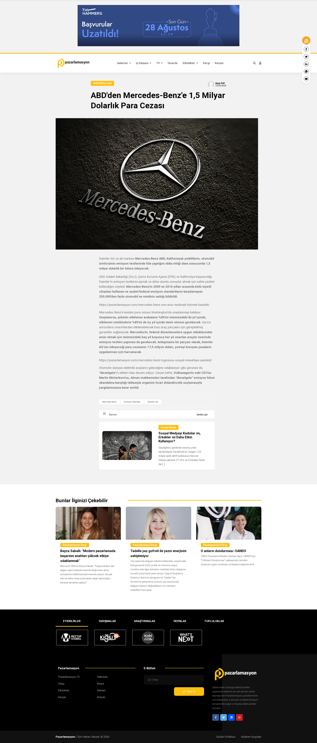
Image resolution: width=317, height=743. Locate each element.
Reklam (101, 690)
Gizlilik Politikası (225, 736)
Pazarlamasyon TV (69, 676)
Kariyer (219, 63)
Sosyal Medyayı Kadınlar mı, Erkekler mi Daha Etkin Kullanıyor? (179, 437)
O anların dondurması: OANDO (223, 551)
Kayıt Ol (190, 691)
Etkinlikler (189, 63)
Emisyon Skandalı (132, 402)
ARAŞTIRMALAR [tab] (144, 621)
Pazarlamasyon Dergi (75, 545)
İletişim (101, 697)
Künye (100, 683)
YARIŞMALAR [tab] (107, 621)
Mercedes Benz (109, 402)
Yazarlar (172, 63)
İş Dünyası (142, 63)
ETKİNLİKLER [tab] (72, 621)
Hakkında (102, 676)
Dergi (206, 63)
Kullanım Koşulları (251, 736)
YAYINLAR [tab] (179, 621)
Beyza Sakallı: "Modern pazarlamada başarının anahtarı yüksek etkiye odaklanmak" (87, 556)
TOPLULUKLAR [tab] (214, 621)
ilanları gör (202, 414)
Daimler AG (153, 402)
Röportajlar (102, 83)
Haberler (123, 63)
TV (158, 63)
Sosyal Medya (168, 427)
